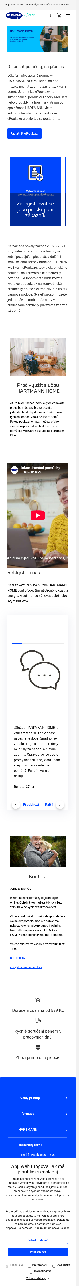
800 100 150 (18, 958)
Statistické (63, 1265)
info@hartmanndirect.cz (26, 967)
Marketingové (42, 1271)
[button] (37, 1098)
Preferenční (39, 1265)
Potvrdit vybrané (38, 1240)
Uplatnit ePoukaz (24, 133)
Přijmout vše (38, 1251)
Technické (16, 1265)
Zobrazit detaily (36, 1278)
